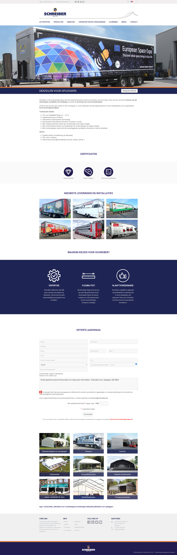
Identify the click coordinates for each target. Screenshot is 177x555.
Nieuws (66, 524)
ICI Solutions (172, 552)
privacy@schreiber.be (99, 398)
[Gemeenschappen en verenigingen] (56, 455)
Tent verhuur (67, 530)
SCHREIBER (113, 22)
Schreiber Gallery (79, 527)
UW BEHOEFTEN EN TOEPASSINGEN (92, 22)
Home (66, 521)
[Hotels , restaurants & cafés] (56, 501)
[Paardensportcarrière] (122, 501)
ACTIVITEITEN (44, 22)
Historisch (78, 521)
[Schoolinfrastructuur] (90, 478)
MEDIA (123, 22)
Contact (77, 530)
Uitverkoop (67, 527)
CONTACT (134, 22)
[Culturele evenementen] (122, 478)
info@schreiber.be (63, 2)
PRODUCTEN (58, 22)
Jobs (76, 524)
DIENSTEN (71, 22)
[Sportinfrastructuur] (90, 501)
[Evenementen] (56, 478)
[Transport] (90, 455)
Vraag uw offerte (129, 91)
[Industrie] (122, 455)
